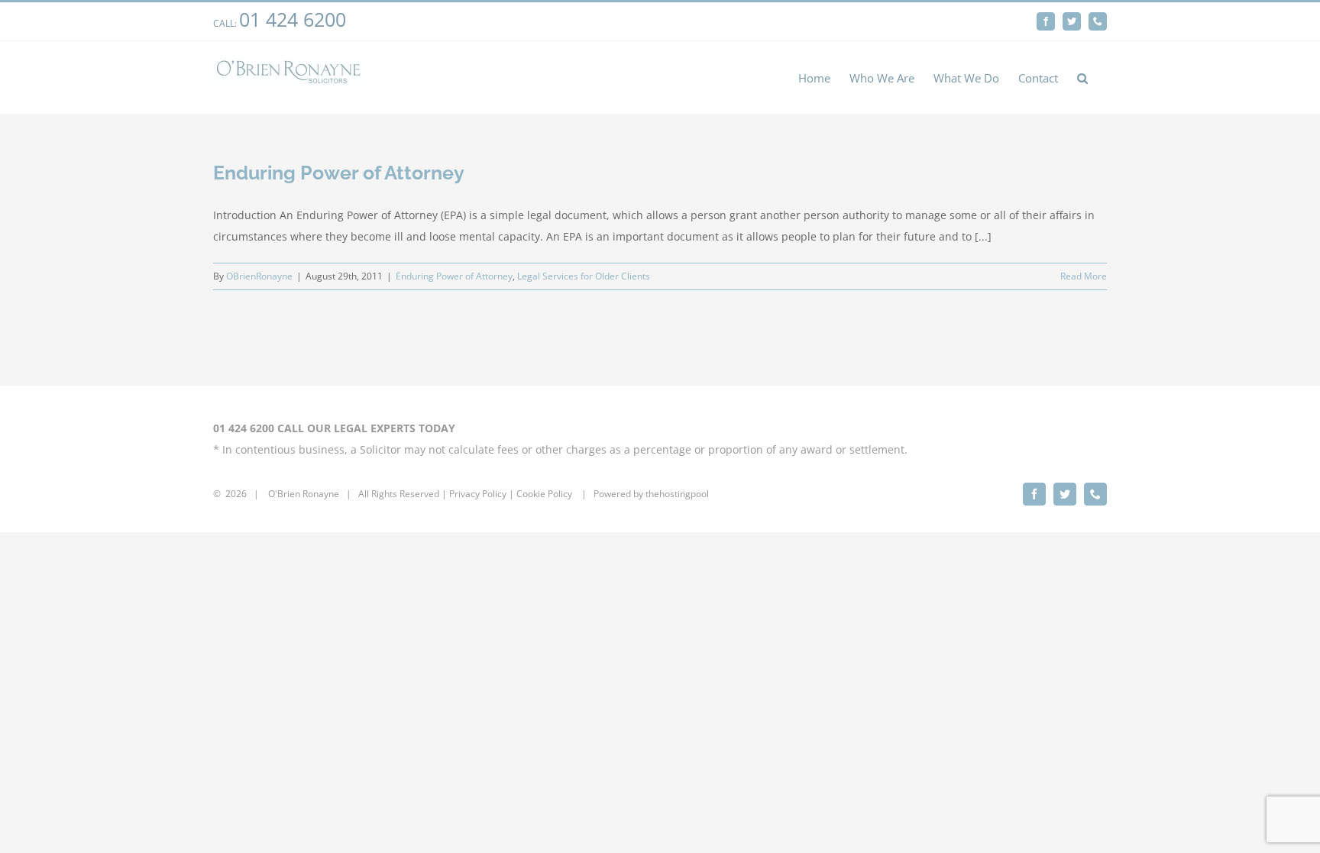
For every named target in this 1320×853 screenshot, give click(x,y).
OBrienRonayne (259, 276)
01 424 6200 (292, 19)
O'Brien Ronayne (303, 493)
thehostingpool (677, 493)
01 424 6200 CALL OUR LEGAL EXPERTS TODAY (334, 428)
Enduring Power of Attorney (338, 172)
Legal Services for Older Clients (583, 276)
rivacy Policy (480, 493)
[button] (1082, 77)
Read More (1083, 276)
